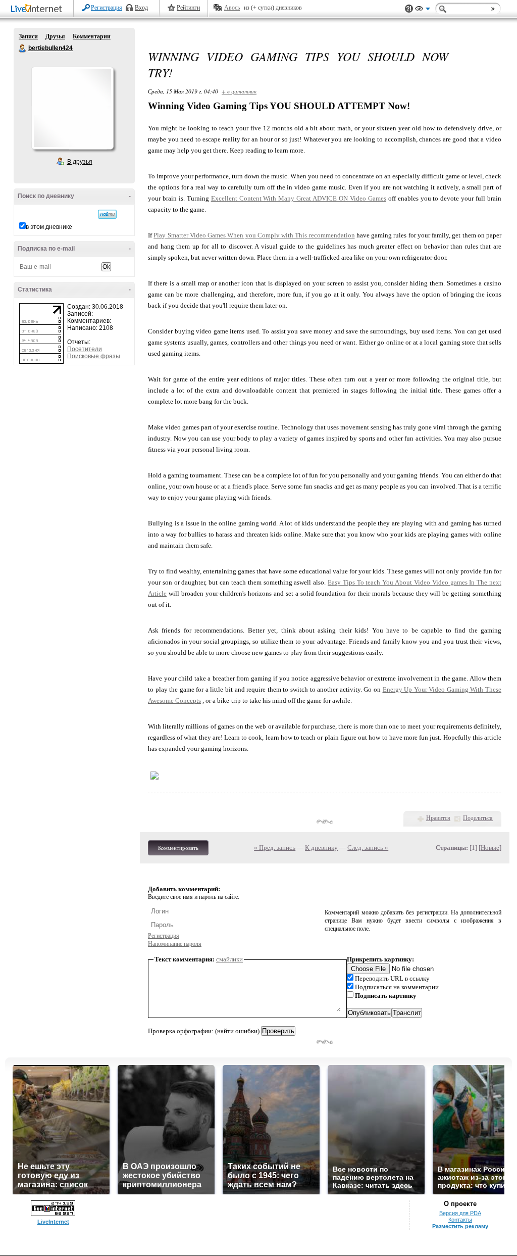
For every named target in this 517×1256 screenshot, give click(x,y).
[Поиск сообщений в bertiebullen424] (107, 214)
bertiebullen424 (23, 48)
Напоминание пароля (174, 943)
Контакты (460, 1220)
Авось (232, 7)
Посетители (84, 349)
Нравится (438, 818)
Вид (422, 10)
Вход (141, 7)
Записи (28, 36)
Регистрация (106, 7)
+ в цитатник (239, 91)
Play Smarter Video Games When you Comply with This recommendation (253, 235)
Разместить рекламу (460, 1226)
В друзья (79, 161)
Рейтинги (188, 7)
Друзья (55, 36)
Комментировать (178, 848)
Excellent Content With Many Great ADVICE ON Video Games (298, 198)
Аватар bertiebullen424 (72, 108)
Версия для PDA (460, 1213)
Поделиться (478, 818)
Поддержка (409, 9)
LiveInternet (38, 9)
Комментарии (92, 36)
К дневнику (321, 847)
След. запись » (367, 847)
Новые (490, 847)
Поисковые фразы (93, 356)
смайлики (229, 959)
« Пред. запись (274, 847)
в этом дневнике (49, 226)
